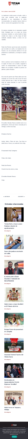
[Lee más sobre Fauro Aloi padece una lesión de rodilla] (14, 242)
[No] (26, 433)
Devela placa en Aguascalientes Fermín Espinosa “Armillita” (11, 382)
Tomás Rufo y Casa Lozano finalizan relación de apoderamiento (13, 226)
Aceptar (14, 436)
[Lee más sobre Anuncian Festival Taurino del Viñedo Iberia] (14, 345)
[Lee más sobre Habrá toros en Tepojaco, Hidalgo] (14, 398)
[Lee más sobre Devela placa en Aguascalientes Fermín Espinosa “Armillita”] (14, 370)
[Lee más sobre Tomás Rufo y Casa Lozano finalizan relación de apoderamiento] (14, 214)
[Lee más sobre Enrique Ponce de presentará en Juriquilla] (14, 320)
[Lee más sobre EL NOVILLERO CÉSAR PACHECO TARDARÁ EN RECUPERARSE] (14, 267)
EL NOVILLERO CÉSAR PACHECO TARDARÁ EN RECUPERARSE (12, 279)
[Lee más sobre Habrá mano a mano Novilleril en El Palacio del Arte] (14, 294)
